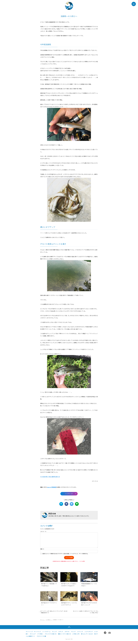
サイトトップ (29, 631)
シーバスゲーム (46, 631)
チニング (54, 631)
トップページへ (69, 493)
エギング (60, 631)
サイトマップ (37, 631)
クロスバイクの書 (41, 636)
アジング (73, 631)
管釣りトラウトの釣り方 (64, 634)
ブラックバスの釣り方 (50, 634)
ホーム (42, 619)
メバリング (80, 631)
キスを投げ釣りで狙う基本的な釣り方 (50, 476)
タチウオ (67, 631)
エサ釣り (48, 619)
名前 (42, 549)
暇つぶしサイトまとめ (87, 634)
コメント (43, 531)
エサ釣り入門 (75, 634)
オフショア (33, 634)
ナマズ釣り (40, 634)
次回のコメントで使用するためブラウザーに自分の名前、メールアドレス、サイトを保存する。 (65, 553)
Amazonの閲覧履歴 (51, 487)
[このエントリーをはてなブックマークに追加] (61, 504)
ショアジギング (89, 631)
